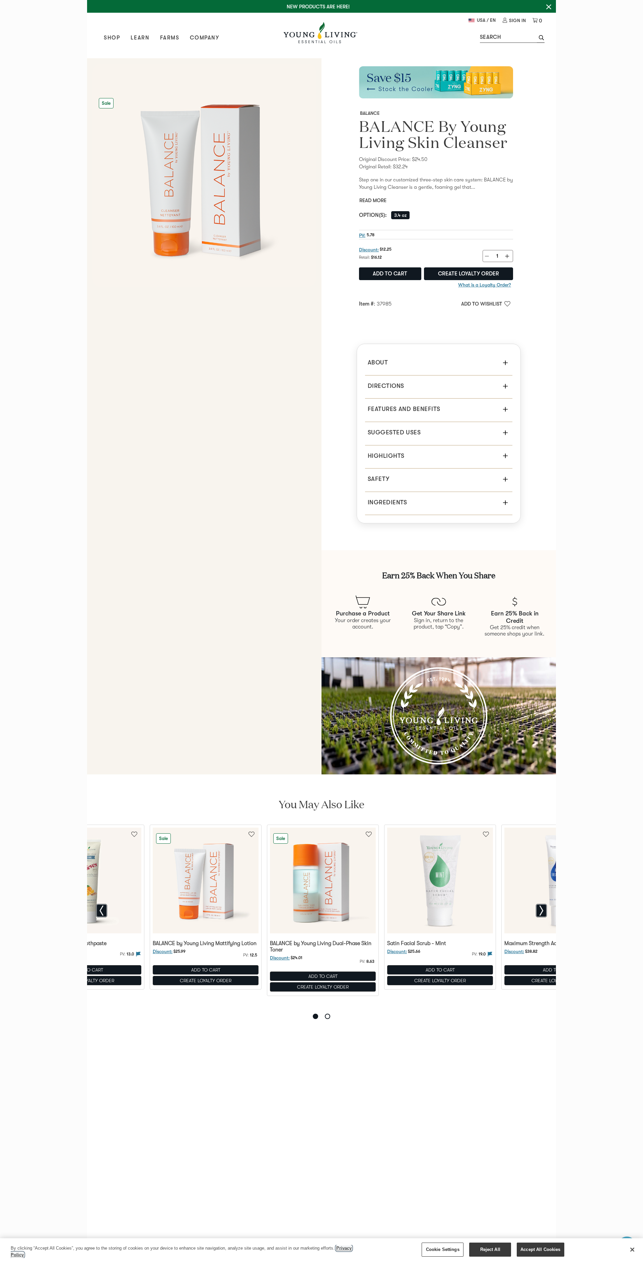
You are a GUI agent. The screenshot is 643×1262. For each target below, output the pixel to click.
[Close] (632, 1249)
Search (490, 37)
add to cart (390, 274)
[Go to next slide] (541, 910)
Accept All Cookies (540, 1249)
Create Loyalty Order (468, 274)
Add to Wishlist (481, 304)
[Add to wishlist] (251, 834)
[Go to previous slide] (101, 910)
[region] (321, 1250)
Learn (140, 38)
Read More (372, 200)
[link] (514, 20)
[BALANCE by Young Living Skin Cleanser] (204, 175)
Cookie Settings (442, 1249)
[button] (541, 38)
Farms (169, 38)
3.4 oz (400, 215)
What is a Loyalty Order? (484, 284)
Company (204, 38)
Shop (112, 38)
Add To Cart (205, 970)
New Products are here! (318, 7)
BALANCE (370, 113)
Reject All (490, 1249)
